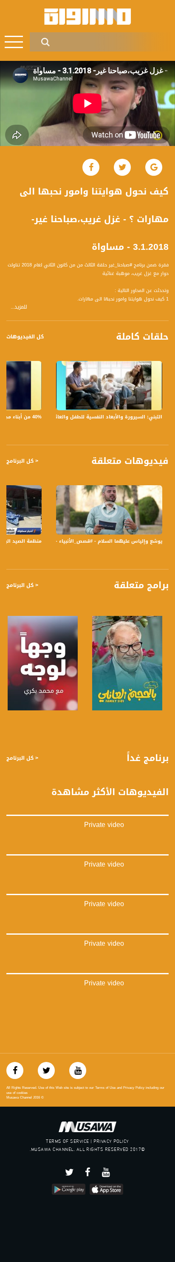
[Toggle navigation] (14, 41)
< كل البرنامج (22, 461)
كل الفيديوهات (25, 336)
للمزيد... (19, 307)
